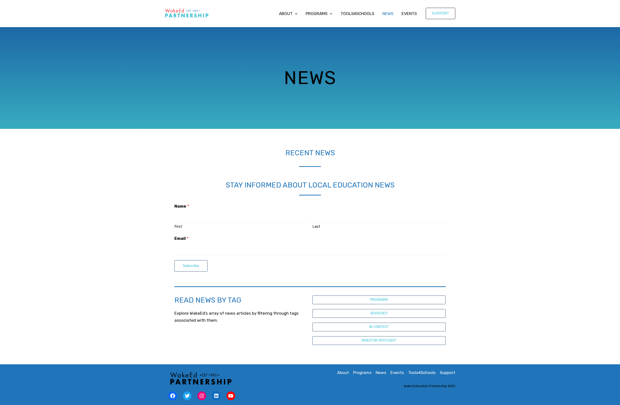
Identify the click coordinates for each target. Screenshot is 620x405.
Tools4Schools (357, 13)
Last (316, 226)
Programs (316, 13)
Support (447, 372)
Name (181, 206)
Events (409, 13)
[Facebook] (172, 395)
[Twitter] (187, 395)
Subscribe (191, 266)
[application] (295, 13)
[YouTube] (230, 395)
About (286, 13)
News (387, 13)
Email (181, 238)
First (178, 226)
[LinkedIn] (216, 395)
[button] (379, 300)
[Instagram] (201, 395)
